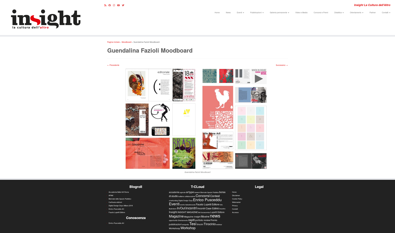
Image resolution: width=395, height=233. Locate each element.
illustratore (173, 208)
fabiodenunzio (190, 204)
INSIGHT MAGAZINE (188, 212)
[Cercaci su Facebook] (110, 5)
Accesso (235, 212)
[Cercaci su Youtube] (119, 5)
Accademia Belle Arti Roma (119, 192)
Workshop (188, 227)
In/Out (181, 208)
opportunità (173, 220)
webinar (219, 224)
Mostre (205, 216)
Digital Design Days (185, 200)
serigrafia (185, 224)
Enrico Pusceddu (207, 199)
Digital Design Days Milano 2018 (121, 205)
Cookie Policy (237, 198)
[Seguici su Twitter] (124, 5)
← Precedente (113, 65)
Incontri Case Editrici (208, 208)
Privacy (235, 205)
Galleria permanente (279, 12)
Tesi (192, 223)
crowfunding (173, 200)
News (228, 12)
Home (217, 12)
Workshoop (174, 228)
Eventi (240, 12)
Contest (215, 196)
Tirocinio (210, 223)
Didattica (338, 12)
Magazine (176, 215)
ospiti (191, 220)
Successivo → (282, 65)
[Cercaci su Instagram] (115, 5)
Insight (173, 212)
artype (190, 192)
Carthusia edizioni (115, 202)
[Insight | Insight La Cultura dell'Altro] (45, 18)
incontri (191, 207)
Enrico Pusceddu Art (116, 209)
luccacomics (205, 212)
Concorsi (203, 195)
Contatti (385, 12)
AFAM (111, 195)
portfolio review (202, 220)
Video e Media (301, 12)
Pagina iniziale (113, 42)
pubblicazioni (175, 224)
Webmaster (236, 202)
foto (221, 204)
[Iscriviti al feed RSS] (106, 5)
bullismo (181, 196)
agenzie (183, 192)
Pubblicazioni (256, 12)
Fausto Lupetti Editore (117, 212)
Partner (373, 12)
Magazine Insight (192, 216)
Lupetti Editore (217, 212)
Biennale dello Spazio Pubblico (120, 198)
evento (182, 204)
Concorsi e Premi (321, 12)
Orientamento (356, 12)
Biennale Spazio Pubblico (209, 192)
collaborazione (190, 196)
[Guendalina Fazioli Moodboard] (197, 118)
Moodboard (126, 42)
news (215, 215)
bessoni (197, 192)
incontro (222, 208)
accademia (174, 192)
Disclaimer (236, 195)
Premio (213, 220)
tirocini (200, 224)
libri (199, 212)
